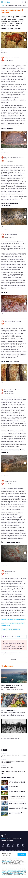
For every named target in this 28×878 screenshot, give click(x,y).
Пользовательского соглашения (14, 870)
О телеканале (10, 840)
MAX (18, 636)
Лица (21, 838)
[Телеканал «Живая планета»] (8, 845)
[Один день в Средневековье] (14, 700)
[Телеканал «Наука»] (3, 845)
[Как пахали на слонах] (14, 726)
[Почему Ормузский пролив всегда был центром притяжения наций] (14, 676)
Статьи (3, 838)
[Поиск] (22, 2)
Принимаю (22, 854)
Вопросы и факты (22, 5)
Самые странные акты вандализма (13, 619)
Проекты (3, 840)
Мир (3, 5)
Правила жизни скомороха (10, 629)
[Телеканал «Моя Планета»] (7, 2)
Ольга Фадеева (4, 652)
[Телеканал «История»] (18, 845)
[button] (3, 40)
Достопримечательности (11, 5)
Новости (4, 750)
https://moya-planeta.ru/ (6, 861)
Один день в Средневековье (9, 710)
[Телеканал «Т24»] (23, 845)
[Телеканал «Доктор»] (13, 845)
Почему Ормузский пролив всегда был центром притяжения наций (11, 686)
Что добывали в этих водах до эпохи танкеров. (12, 689)
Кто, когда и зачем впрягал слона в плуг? (11, 738)
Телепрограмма (15, 838)
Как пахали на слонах (7, 736)
